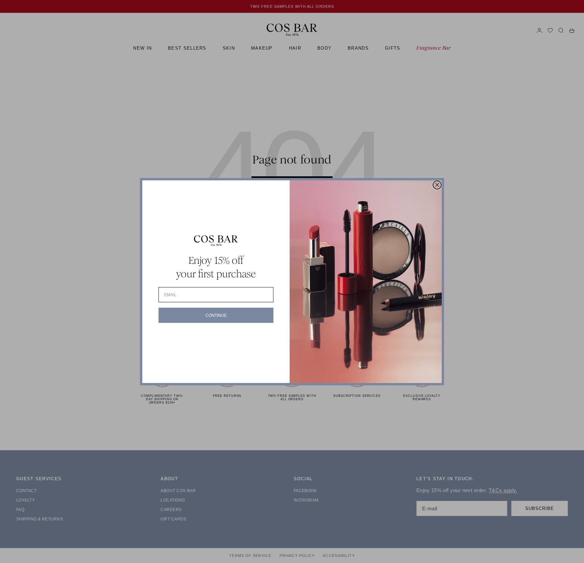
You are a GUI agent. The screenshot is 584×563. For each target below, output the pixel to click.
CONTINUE (216, 315)
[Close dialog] (437, 185)
